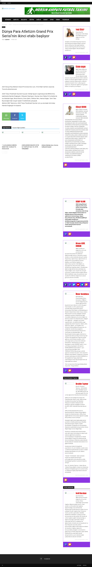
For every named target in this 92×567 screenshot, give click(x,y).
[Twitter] (74, 284)
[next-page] (6, 152)
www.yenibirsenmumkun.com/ (79, 280)
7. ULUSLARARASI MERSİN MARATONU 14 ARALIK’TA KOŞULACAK (9, 146)
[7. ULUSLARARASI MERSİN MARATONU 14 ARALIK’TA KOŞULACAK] (11, 137)
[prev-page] (3, 152)
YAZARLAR (65, 19)
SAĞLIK (38, 19)
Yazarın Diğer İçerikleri (18, 127)
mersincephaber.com (81, 52)
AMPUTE (16, 19)
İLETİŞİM (4, 3)
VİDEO (58, 19)
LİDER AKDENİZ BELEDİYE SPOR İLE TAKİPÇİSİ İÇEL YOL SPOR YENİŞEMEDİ (30, 146)
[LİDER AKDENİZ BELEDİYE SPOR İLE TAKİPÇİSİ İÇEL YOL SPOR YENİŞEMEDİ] (31, 137)
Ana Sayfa (4, 24)
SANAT (45, 19)
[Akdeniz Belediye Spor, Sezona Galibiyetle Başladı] (50, 137)
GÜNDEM (8, 19)
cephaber (7, 39)
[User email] (74, 57)
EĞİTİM (31, 19)
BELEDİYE (24, 19)
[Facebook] (65, 57)
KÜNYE (9, 3)
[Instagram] (69, 57)
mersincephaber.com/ (81, 89)
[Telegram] (82, 284)
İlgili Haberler (6, 127)
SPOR (51, 19)
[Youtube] (78, 284)
